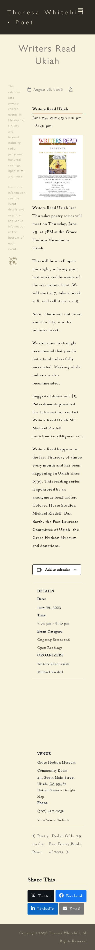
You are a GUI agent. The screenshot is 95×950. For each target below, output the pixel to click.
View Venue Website (53, 820)
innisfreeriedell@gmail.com (58, 437)
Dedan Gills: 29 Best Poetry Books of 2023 (65, 844)
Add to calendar (57, 569)
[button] (80, 10)
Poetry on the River (40, 844)
